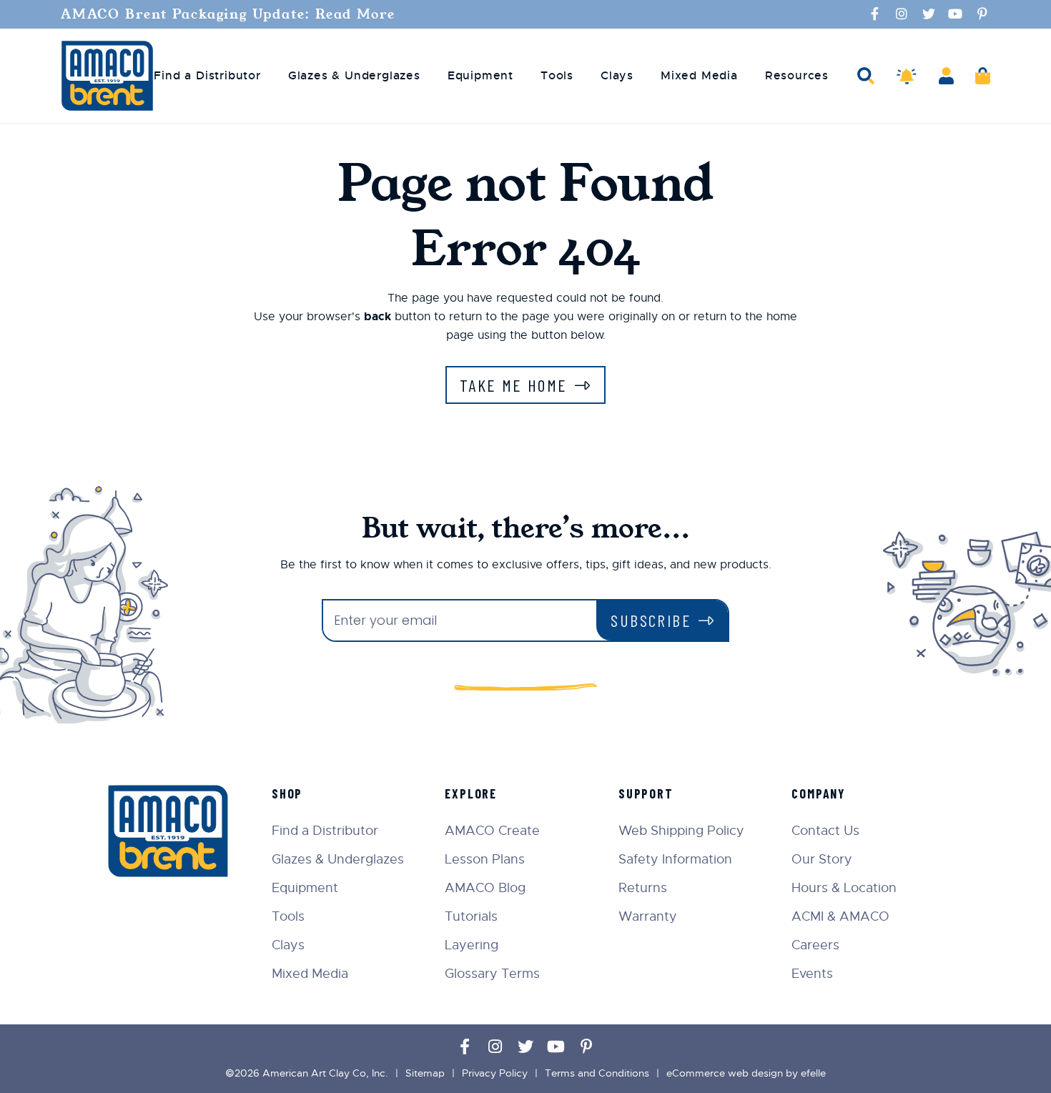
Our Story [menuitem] (821, 859)
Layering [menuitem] (471, 945)
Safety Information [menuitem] (675, 859)
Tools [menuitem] (557, 76)
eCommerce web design (724, 1073)
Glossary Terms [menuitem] (492, 973)
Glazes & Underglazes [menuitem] (354, 76)
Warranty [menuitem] (647, 916)
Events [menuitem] (812, 973)
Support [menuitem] (645, 793)
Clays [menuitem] (617, 76)
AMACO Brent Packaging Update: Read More (228, 14)
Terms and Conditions (597, 1073)
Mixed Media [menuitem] (699, 76)
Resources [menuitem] (797, 76)
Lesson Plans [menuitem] (485, 859)
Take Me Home (514, 385)
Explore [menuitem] (471, 793)
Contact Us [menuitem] (825, 831)
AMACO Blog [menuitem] (485, 888)
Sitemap (425, 1073)
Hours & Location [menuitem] (844, 888)
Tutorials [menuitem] (471, 916)
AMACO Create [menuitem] (492, 831)
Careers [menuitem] (815, 945)
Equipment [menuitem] (480, 76)
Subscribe (651, 620)
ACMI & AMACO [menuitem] (840, 916)
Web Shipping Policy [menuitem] (681, 831)
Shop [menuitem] (287, 793)
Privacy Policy (495, 1073)
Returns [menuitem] (642, 888)
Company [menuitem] (818, 793)
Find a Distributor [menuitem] (207, 76)
